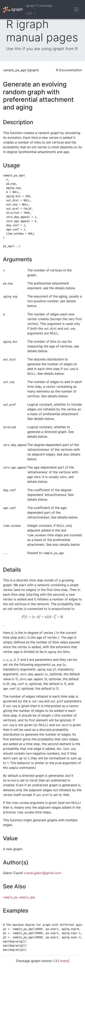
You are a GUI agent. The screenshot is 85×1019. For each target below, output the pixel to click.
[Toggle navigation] (76, 9)
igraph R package (39, 6)
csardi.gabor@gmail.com (42, 873)
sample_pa (10, 897)
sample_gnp (27, 897)
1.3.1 (29, 13)
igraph (16, 9)
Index (64, 961)
